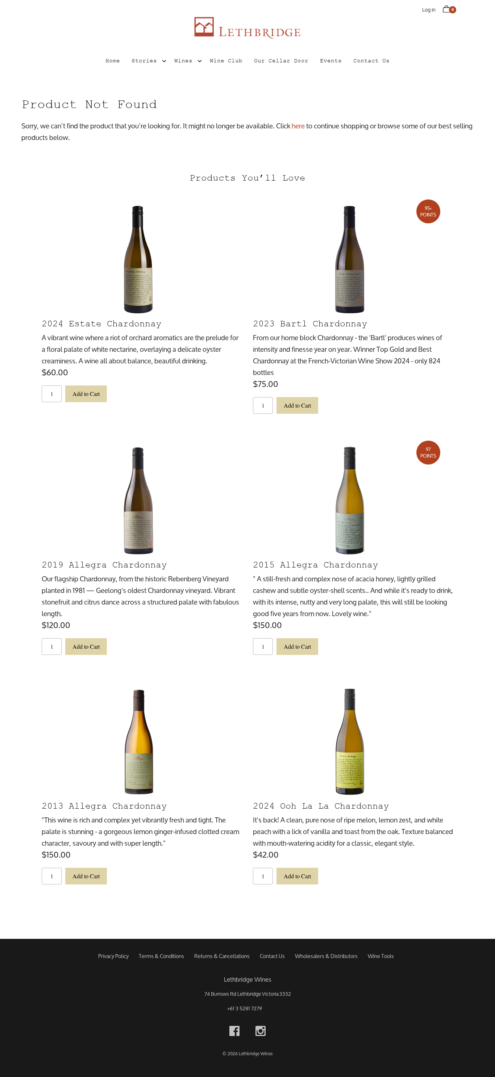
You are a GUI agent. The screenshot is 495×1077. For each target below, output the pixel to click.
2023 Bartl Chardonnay (310, 323)
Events (331, 60)
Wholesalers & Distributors (326, 956)
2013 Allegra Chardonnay (104, 806)
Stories (144, 60)
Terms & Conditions (161, 956)
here (298, 126)
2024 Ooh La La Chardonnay (321, 806)
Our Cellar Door (281, 60)
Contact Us (371, 60)
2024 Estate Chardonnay (101, 323)
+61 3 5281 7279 (244, 1008)
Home (112, 60)
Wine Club (226, 60)
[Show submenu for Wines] (199, 59)
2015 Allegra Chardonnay (315, 565)
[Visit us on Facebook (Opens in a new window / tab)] (234, 1032)
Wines (183, 60)
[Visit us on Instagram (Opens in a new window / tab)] (260, 1032)
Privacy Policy (113, 956)
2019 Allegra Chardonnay (104, 565)
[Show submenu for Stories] (164, 59)
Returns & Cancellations (222, 956)
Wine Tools (381, 956)
